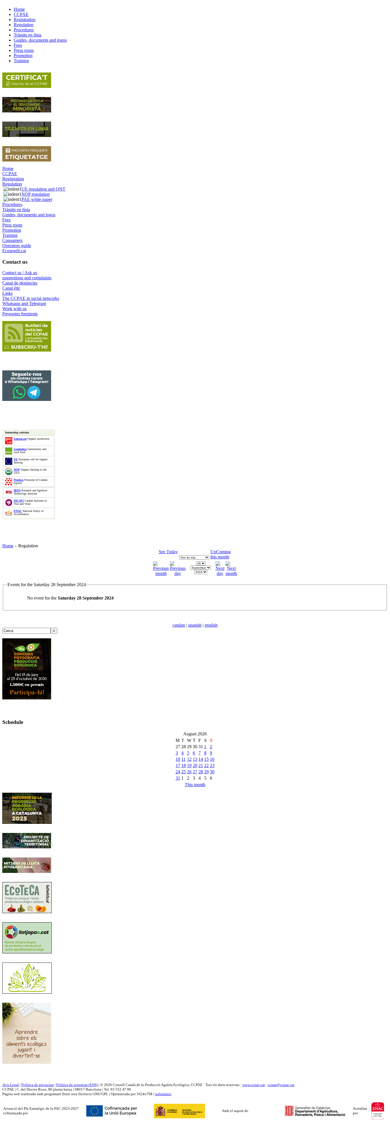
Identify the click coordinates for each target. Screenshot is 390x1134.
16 (212, 759)
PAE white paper (36, 199)
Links (7, 293)
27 (195, 771)
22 (206, 765)
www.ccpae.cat (253, 1085)
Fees (6, 219)
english (211, 625)
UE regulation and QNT (43, 189)
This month (195, 784)
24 (178, 771)
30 (212, 771)
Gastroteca (20, 449)
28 (200, 771)
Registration (13, 178)
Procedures (12, 204)
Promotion (11, 230)
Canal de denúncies (19, 283)
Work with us (14, 308)
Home (7, 168)
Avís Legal (10, 1085)
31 (178, 778)
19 (189, 765)
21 (200, 765)
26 (189, 771)
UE (16, 459)
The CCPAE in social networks (30, 298)
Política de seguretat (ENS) (77, 1085)
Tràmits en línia (16, 209)
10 (178, 759)
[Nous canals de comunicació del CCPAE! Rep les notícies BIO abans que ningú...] (26, 399)
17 (178, 765)
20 (195, 765)
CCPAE (9, 173)
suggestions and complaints (26, 277)
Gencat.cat (20, 438)
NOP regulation (35, 194)
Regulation (12, 183)
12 (189, 759)
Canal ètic (11, 288)
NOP (17, 469)
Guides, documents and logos (28, 214)
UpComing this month (220, 554)
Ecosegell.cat (14, 250)
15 (206, 759)
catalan (178, 625)
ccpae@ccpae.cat (281, 1085)
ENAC (18, 510)
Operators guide (16, 245)
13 (195, 759)
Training (9, 235)
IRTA (17, 490)
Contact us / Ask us (19, 272)
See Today (168, 551)
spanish (195, 625)
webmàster (163, 1094)
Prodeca (18, 479)
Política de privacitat (37, 1085)
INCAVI (19, 500)
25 (183, 771)
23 (212, 765)
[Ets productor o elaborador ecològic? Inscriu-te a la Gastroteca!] (27, 911)
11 (183, 759)
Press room (12, 225)
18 (183, 765)
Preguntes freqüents (20, 313)
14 (200, 759)
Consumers (12, 240)
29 (206, 771)
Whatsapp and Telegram (24, 303)
